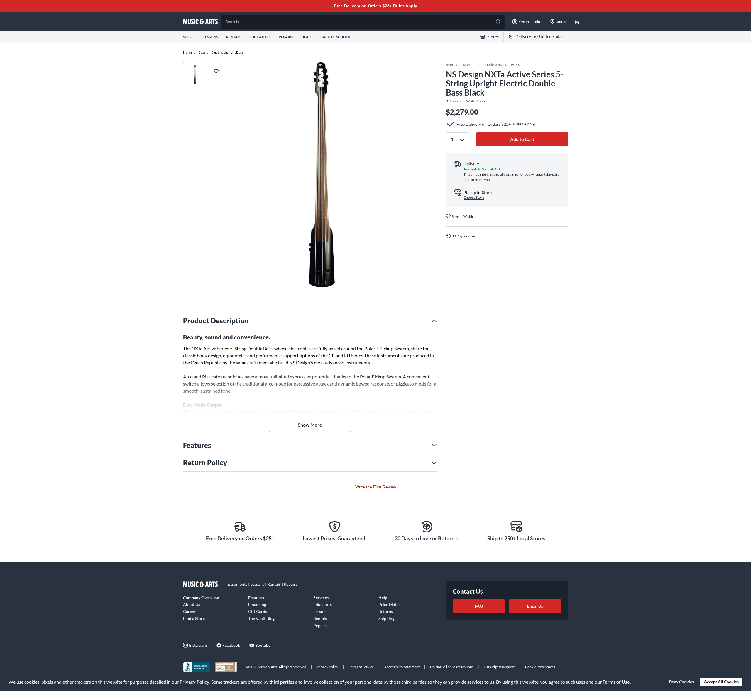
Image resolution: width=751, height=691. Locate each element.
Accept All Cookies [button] (721, 681)
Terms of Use (616, 682)
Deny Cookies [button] (681, 681)
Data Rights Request (499, 667)
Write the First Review (375, 487)
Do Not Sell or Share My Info (451, 667)
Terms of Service (361, 667)
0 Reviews (453, 101)
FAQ (479, 606)
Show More (310, 424)
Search (232, 21)
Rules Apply (405, 6)
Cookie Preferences (540, 667)
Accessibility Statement (402, 667)
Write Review (476, 101)
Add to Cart (522, 139)
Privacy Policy (194, 682)
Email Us (535, 606)
